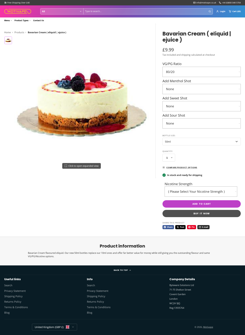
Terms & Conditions (16, 307)
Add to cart (201, 203)
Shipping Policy (13, 296)
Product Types (21, 20)
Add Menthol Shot (176, 81)
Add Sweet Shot (174, 98)
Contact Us (38, 20)
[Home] (17, 11)
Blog (7, 312)
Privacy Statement (15, 291)
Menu (7, 20)
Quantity (167, 151)
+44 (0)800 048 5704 (231, 2)
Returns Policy (12, 301)
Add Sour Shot (173, 115)
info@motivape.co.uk (206, 2)
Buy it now (202, 213)
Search (8, 285)
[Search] (210, 11)
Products (19, 32)
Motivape (208, 327)
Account (220, 11)
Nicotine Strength (178, 183)
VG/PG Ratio (171, 63)
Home (7, 32)
